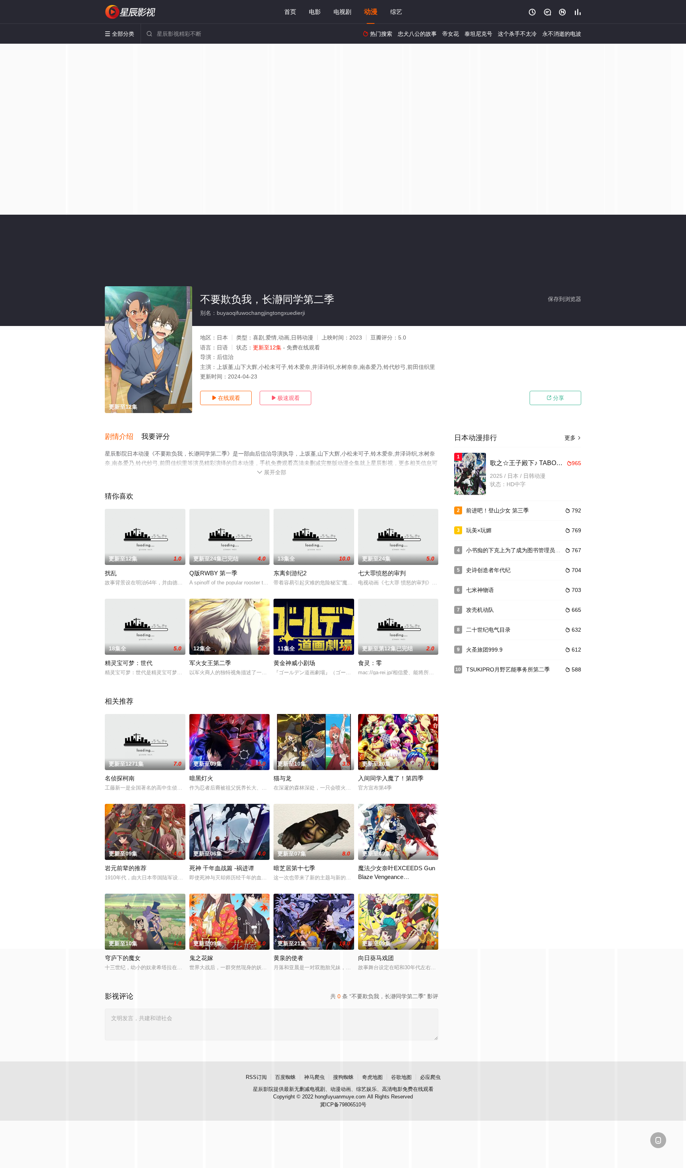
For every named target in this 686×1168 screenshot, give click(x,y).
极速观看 (285, 398)
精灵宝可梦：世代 (128, 663)
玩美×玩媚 (478, 530)
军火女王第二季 (210, 663)
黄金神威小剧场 (294, 663)
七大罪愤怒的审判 (382, 573)
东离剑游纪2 (290, 573)
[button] (123, 437)
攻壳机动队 (480, 610)
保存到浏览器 (564, 299)
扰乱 (111, 573)
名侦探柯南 (120, 778)
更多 (573, 438)
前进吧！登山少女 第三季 (497, 510)
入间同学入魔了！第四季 (391, 778)
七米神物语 (480, 590)
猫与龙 (282, 778)
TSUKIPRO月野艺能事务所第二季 (508, 669)
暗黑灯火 (201, 778)
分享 (555, 398)
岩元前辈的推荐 (125, 868)
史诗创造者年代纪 (488, 570)
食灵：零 (370, 663)
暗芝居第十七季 (294, 868)
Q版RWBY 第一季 (213, 573)
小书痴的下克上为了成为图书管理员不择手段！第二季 (532, 550)
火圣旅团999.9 (484, 649)
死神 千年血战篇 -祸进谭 (221, 868)
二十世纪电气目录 (488, 630)
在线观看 (226, 398)
